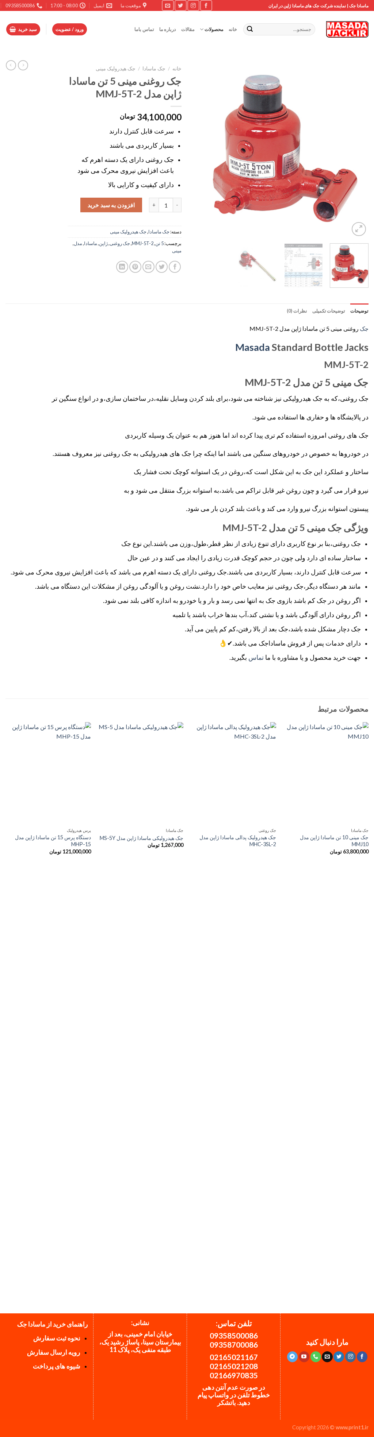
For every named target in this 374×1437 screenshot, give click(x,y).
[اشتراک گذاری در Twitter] (162, 267)
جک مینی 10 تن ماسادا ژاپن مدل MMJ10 (334, 840)
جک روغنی (120, 243)
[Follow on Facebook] (206, 5)
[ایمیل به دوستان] (148, 267)
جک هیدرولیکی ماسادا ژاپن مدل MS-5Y (141, 838)
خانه (233, 29)
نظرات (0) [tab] (297, 311)
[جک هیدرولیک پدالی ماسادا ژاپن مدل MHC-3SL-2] (233, 773)
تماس (256, 657)
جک (364, 328)
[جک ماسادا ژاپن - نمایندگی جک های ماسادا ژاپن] (347, 29)
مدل (78, 243)
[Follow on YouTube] (304, 1356)
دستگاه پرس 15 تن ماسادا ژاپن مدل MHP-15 (53, 840)
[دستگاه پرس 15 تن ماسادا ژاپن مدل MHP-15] (48, 773)
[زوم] (359, 229)
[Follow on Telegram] (292, 1356)
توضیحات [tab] (359, 311)
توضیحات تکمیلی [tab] (328, 311)
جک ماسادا (153, 68)
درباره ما (167, 29)
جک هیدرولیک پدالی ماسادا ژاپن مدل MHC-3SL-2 (237, 840)
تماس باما (144, 29)
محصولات (214, 29)
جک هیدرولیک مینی (116, 68)
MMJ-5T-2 (142, 243)
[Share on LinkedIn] (122, 267)
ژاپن (103, 243)
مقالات (188, 29)
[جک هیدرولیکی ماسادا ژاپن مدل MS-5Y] (140, 773)
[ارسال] (250, 29)
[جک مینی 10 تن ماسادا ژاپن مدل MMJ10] (326, 773)
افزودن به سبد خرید (111, 204)
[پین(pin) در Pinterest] (135, 267)
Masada (252, 347)
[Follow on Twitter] (180, 5)
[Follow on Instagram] (193, 5)
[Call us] (315, 1356)
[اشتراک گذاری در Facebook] (175, 267)
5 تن (159, 243)
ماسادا (90, 243)
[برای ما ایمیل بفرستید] (167, 5)
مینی (177, 250)
